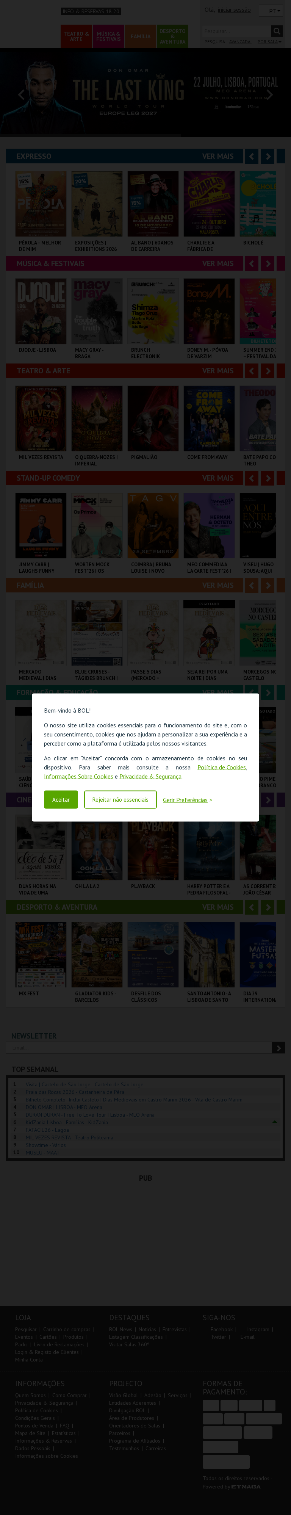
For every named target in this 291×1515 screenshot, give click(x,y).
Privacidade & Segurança (150, 776)
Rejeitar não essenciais (120, 799)
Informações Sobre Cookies (78, 776)
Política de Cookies (221, 767)
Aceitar (61, 799)
